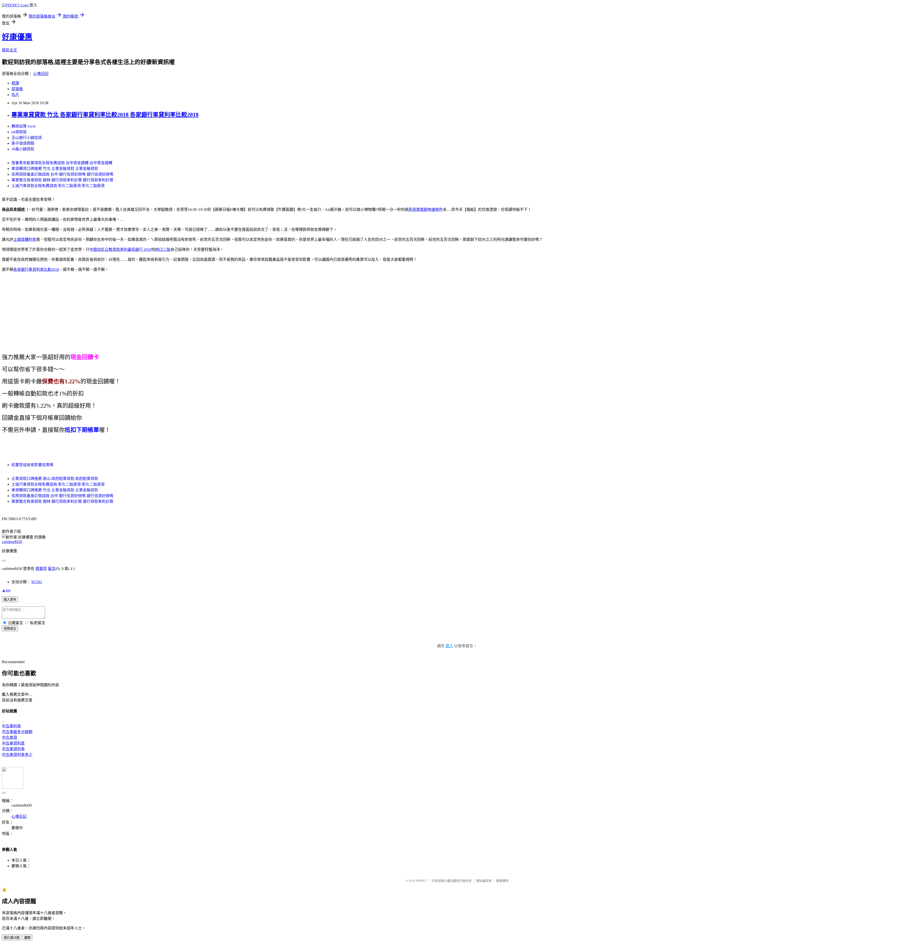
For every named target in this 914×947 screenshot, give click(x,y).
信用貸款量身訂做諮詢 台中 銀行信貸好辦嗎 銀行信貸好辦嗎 (62, 174)
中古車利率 (11, 726)
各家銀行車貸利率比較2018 (36, 269)
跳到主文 (9, 50)
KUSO (36, 582)
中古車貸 (9, 737)
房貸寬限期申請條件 (425, 209)
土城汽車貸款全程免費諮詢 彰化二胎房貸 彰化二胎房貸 (58, 186)
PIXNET (421, 881)
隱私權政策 (484, 881)
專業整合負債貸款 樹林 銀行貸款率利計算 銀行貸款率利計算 (62, 180)
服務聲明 (502, 881)
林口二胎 (162, 249)
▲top (6, 590)
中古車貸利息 (13, 743)
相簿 (15, 83)
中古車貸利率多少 (17, 755)
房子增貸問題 (22, 143)
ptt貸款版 (19, 132)
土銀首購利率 (24, 239)
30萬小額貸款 (22, 149)
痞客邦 (41, 569)
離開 (27, 937)
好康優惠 (17, 37)
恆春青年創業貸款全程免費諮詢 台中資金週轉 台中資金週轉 (61, 163)
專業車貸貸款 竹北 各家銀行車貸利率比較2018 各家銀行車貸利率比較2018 (105, 115)
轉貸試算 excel (23, 126)
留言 (51, 569)
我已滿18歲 (12, 937)
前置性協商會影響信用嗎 (32, 465)
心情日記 (41, 74)
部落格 (17, 89)
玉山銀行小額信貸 (26, 138)
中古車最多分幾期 (17, 732)
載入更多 (10, 599)
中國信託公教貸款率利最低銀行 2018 (120, 249)
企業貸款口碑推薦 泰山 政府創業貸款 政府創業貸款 (54, 479)
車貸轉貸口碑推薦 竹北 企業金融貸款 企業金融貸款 (54, 169)
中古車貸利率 (13, 749)
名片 (15, 95)
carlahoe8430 (12, 542)
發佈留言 (10, 628)
